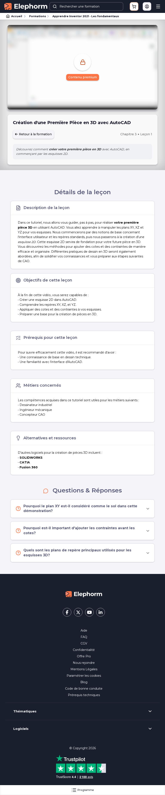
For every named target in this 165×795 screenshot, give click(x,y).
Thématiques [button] (25, 711)
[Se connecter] (147, 6)
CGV (84, 643)
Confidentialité (84, 650)
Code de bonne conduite (83, 688)
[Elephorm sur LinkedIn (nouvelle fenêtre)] (100, 612)
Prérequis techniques (84, 695)
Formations (37, 16)
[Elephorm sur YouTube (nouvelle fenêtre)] (89, 612)
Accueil (17, 16)
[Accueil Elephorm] (84, 594)
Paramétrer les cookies (84, 676)
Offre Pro (84, 656)
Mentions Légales (83, 669)
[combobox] (86, 6)
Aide (84, 630)
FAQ (84, 637)
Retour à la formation (35, 134)
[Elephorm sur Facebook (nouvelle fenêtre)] (67, 612)
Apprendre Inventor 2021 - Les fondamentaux (85, 16)
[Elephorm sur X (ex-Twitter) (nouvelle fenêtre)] (78, 612)
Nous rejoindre (84, 663)
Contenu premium (82, 77)
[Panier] (134, 6)
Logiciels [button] (21, 729)
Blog (83, 682)
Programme (86, 790)
